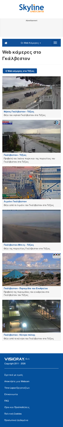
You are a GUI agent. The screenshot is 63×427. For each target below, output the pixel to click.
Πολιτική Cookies (13, 413)
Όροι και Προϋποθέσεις (16, 407)
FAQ (6, 400)
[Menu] (55, 42)
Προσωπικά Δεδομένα (16, 420)
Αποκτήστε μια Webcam (16, 381)
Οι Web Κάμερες (30, 42)
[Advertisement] (31, 29)
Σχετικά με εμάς (13, 374)
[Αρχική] (6, 42)
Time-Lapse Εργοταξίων (17, 387)
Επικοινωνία (11, 394)
